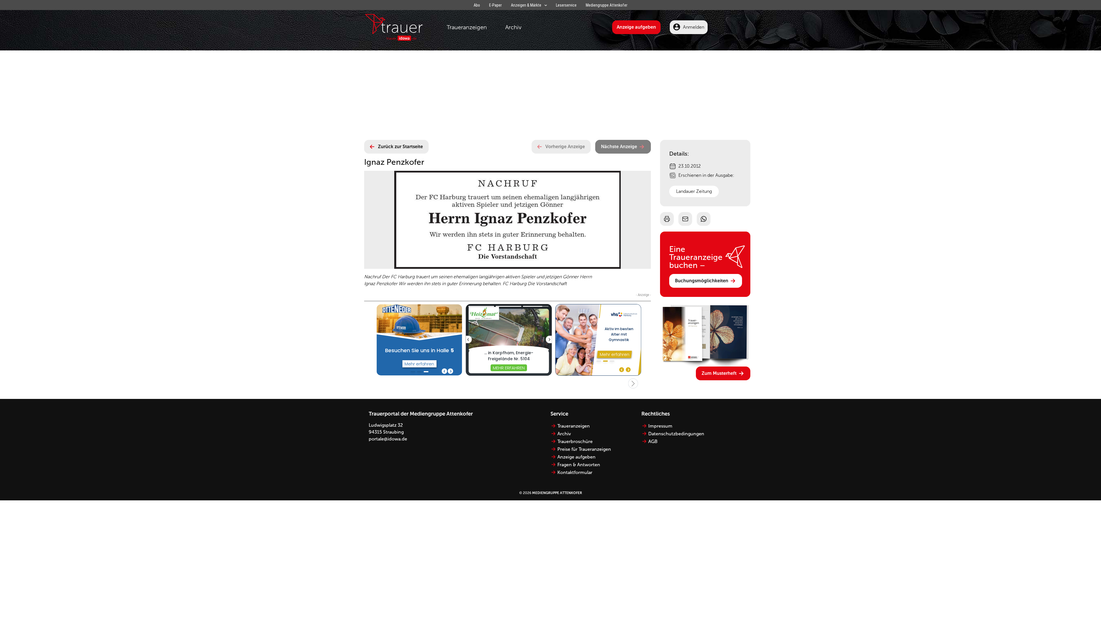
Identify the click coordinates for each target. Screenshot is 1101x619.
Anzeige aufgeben (636, 27)
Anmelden (693, 27)
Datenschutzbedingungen (676, 433)
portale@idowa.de (388, 438)
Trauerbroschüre (575, 441)
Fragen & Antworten (578, 464)
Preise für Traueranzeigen (584, 449)
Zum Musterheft (719, 373)
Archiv (513, 27)
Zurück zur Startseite (400, 146)
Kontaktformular (574, 472)
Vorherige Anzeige (565, 146)
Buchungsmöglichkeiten (701, 280)
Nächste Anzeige (619, 146)
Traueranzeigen (467, 27)
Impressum (660, 426)
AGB (652, 441)
